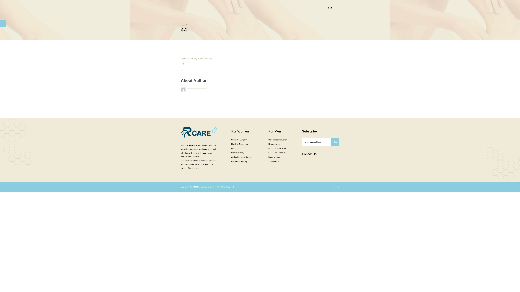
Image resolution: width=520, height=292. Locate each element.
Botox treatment (275, 157)
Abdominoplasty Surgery (241, 157)
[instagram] (314, 163)
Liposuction (236, 148)
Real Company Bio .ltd (206, 187)
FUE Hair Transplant (277, 148)
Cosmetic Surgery (239, 140)
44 (188, 25)
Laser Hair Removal (276, 153)
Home (329, 8)
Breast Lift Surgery (239, 161)
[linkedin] (325, 162)
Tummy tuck (273, 161)
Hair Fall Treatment (239, 144)
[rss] (319, 163)
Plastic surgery (237, 153)
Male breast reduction (277, 140)
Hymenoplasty (274, 144)
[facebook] (303, 163)
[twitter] (308, 163)
